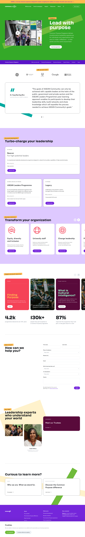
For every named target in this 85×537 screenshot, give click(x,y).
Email (44, 360)
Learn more (62, 306)
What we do (45, 511)
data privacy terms (54, 388)
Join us (25, 520)
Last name (64, 344)
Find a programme (47, 520)
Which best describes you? (49, 366)
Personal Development (46, 62)
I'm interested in (46, 371)
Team (79, 62)
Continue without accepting (23, 532)
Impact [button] (46, 6)
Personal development (48, 513)
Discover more (11, 170)
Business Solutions (57, 62)
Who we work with (35, 62)
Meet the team (27, 518)
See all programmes (55, 47)
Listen (10, 306)
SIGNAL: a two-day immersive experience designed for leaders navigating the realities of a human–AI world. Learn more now (41, 1)
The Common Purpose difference (31, 515)
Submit (77, 388)
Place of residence (47, 350)
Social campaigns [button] (37, 6)
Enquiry (44, 377)
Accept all (11, 532)
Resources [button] (52, 6)
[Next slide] (78, 219)
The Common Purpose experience (50, 517)
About (25, 511)
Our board (47, 427)
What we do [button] (28, 6)
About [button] (59, 6)
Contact (73, 62)
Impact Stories (66, 62)
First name (45, 344)
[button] (63, 6)
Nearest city (45, 355)
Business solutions (47, 515)
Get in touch (76, 6)
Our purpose (9, 492)
